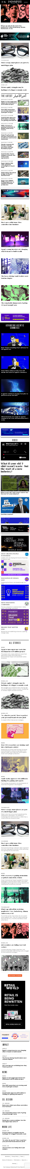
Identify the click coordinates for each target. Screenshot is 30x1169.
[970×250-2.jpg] (15, 528)
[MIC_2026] (15, 37)
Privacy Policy (15, 1156)
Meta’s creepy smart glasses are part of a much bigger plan (15, 64)
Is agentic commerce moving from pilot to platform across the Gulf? (14, 394)
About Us (24, 1160)
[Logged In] (15, 1036)
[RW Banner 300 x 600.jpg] (13, 1005)
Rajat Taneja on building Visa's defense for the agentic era (14, 348)
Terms (21, 1156)
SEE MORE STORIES (15, 975)
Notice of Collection (7, 1160)
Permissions (17, 1160)
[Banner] (15, 432)
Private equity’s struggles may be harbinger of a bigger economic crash (13, 88)
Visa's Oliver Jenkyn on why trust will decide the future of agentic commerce (14, 371)
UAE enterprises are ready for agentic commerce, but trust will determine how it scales (14, 418)
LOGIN (26, 2)
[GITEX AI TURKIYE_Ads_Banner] (15, 193)
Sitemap (14, 1163)
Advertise (7, 1156)
